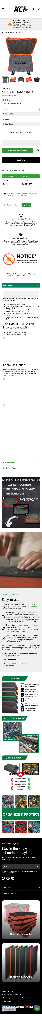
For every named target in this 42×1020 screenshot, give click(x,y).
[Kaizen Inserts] (21, 919)
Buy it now (21, 160)
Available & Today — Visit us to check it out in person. (22, 194)
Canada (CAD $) (6, 991)
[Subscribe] (37, 866)
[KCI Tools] (21, 9)
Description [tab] (8, 285)
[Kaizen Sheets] (21, 962)
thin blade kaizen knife (25, 625)
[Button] (39, 109)
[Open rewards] (37, 1008)
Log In (21, 134)
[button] (39, 9)
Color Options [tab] (9, 462)
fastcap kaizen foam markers (21, 616)
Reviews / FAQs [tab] (9, 468)
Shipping (4, 103)
